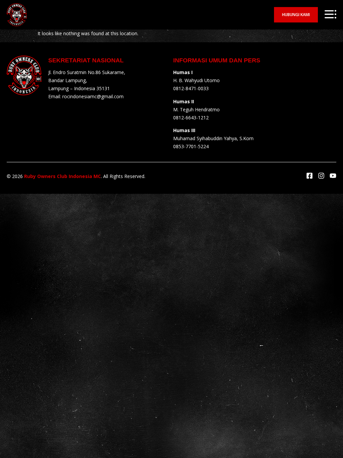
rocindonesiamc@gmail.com (93, 96)
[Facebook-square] (309, 175)
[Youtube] (333, 175)
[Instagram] (321, 175)
